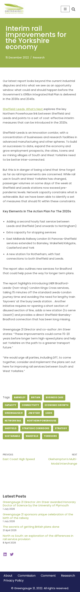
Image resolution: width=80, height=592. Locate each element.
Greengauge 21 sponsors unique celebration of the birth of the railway (38, 516)
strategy (61, 428)
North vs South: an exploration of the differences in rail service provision (38, 537)
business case (54, 397)
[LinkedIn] (5, 554)
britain (35, 397)
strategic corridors (35, 428)
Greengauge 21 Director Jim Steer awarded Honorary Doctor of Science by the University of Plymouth (39, 503)
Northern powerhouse (41, 420)
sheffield (11, 428)
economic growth (56, 405)
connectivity (30, 405)
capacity (10, 405)
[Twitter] (11, 554)
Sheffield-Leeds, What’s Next (23, 109)
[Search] (73, 9)
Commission (27, 575)
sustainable (12, 436)
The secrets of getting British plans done (31, 527)
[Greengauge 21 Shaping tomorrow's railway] (15, 9)
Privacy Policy (14, 580)
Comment (48, 575)
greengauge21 (14, 413)
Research (39, 57)
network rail (13, 420)
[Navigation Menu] (65, 9)
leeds (48, 413)
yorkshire (50, 436)
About (8, 575)
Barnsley (19, 397)
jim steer (34, 413)
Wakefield (32, 436)
